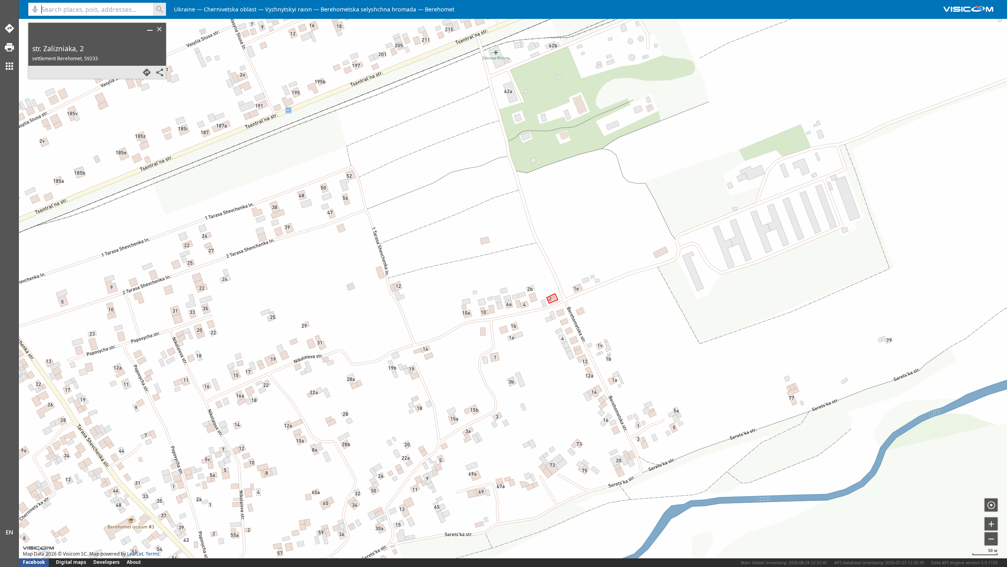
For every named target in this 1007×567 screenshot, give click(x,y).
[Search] (159, 9)
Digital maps (71, 562)
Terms (152, 553)
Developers (106, 562)
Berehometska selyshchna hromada (368, 9)
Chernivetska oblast (230, 9)
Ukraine (184, 9)
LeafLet (135, 553)
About (134, 562)
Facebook (34, 562)
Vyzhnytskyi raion (288, 9)
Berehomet (439, 9)
